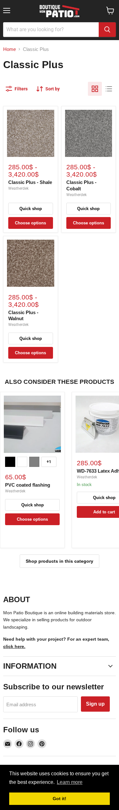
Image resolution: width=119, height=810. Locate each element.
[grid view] (95, 89)
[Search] (107, 29)
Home (9, 49)
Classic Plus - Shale (30, 182)
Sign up (95, 704)
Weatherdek (18, 188)
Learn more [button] (70, 782)
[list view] (109, 89)
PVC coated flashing (27, 485)
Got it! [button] (59, 798)
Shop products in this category (59, 561)
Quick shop (30, 208)
